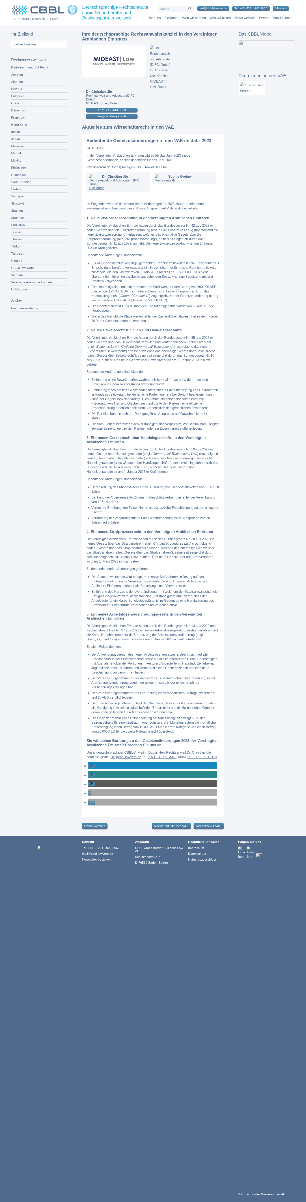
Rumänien (18, 175)
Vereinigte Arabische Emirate (31, 282)
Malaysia (17, 146)
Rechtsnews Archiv (24, 308)
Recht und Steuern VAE (171, 826)
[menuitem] (211, 8)
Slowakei (17, 203)
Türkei (15, 246)
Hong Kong (19, 124)
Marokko (17, 153)
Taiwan (16, 232)
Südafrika (18, 218)
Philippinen (19, 167)
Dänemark (18, 110)
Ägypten (17, 74)
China (15, 103)
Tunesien (17, 253)
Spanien (17, 210)
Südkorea (18, 225)
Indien (15, 132)
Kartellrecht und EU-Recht (29, 67)
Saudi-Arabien (21, 182)
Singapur (17, 196)
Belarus (16, 89)
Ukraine (16, 260)
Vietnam (17, 275)
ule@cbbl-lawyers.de (112, 116)
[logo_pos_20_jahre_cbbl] (44, 13)
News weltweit (94, 826)
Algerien (17, 81)
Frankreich (18, 117)
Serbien (16, 189)
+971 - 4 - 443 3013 (112, 110)
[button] (91, 766)
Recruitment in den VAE (262, 75)
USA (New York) (22, 268)
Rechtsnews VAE (209, 826)
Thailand (17, 239)
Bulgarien (18, 96)
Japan (15, 139)
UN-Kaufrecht (20, 289)
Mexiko (16, 160)
